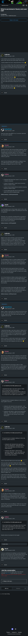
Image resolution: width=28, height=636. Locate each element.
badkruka (4, 14)
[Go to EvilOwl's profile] (2, 175)
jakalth (6, 204)
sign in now (7, 573)
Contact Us (14, 632)
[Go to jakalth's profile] (2, 205)
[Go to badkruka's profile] (2, 55)
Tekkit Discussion (12, 15)
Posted (9, 56)
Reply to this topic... (8, 581)
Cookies (20, 632)
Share (7, 588)
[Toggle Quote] (2, 385)
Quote (5, 92)
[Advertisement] (14, 37)
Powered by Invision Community (14, 634)
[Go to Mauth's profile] (2, 549)
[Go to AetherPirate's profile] (2, 130)
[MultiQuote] (2, 93)
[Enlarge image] (25, 62)
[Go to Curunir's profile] (2, 146)
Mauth (6, 548)
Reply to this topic (14, 20)
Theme (8, 632)
